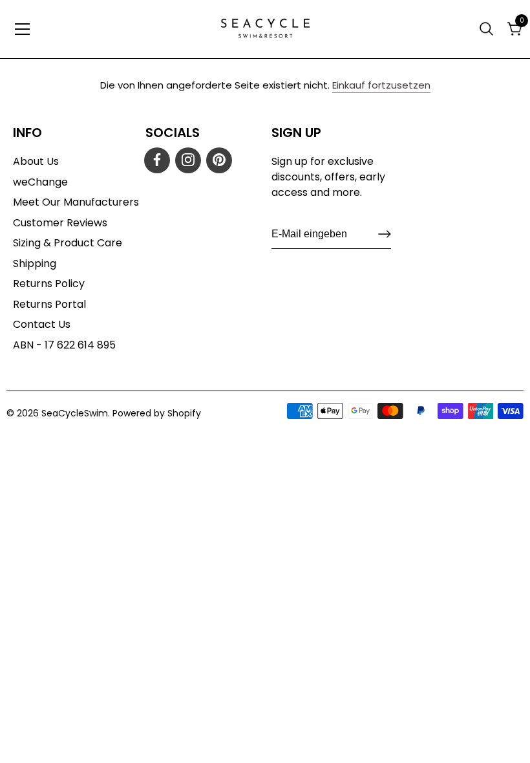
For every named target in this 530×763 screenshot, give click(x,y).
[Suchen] (488, 29)
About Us (36, 161)
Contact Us (41, 324)
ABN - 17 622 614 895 (64, 345)
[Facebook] (157, 160)
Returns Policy (49, 283)
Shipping (34, 263)
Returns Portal (49, 304)
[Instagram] (188, 160)
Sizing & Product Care (67, 242)
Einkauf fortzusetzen (381, 85)
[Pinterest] (219, 160)
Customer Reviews (60, 222)
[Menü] (22, 29)
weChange (40, 182)
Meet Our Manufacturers (76, 202)
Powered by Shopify (156, 413)
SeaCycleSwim (74, 413)
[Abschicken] (384, 234)
